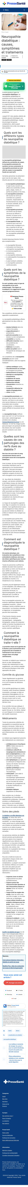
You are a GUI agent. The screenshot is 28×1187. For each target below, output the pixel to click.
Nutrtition (5, 1101)
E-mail (14, 998)
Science (4, 1106)
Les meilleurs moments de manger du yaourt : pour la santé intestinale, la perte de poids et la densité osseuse (16, 1048)
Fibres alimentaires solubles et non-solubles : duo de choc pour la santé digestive (16, 1059)
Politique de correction (8, 1138)
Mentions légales (7, 1150)
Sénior (9, 59)
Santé (3, 59)
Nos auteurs (5, 1123)
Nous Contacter (6, 1118)
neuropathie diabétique (10, 1039)
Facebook (9, 990)
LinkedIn (20, 994)
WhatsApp (9, 994)
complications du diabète (15, 1035)
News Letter (5, 1132)
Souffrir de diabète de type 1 (11, 932)
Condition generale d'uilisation (10, 1155)
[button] (24, 10)
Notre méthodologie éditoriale (10, 1140)
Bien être (4, 1099)
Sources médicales (7, 1135)
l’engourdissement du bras (10, 422)
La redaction (5, 1121)
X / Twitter (20, 990)
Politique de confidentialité (10, 1153)
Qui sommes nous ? (7, 1116)
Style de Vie (5, 1104)
